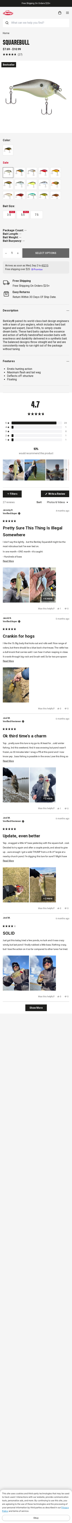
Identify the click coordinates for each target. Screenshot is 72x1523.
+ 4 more (47, 598)
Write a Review (58, 494)
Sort (39, 502)
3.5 (10, 213)
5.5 (24, 213)
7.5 (36, 214)
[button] (12, 54)
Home (6, 33)
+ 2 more (47, 798)
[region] (36, 469)
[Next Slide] (66, 469)
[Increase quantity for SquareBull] (18, 253)
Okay (36, 1518)
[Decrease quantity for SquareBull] (6, 253)
